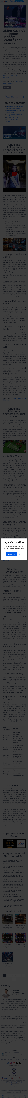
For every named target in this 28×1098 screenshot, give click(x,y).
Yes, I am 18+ (11, 554)
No (20, 554)
